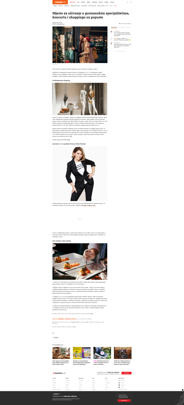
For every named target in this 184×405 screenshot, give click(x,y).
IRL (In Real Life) (92, 5)
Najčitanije (66, 5)
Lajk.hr (93, 385)
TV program (107, 382)
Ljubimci (81, 385)
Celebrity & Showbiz (75, 5)
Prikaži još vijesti (121, 51)
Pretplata (73, 2)
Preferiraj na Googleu (126, 23)
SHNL (67, 387)
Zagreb (53, 387)
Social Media (84, 5)
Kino (106, 385)
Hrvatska (54, 382)
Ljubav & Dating (101, 5)
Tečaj (106, 380)
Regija (53, 385)
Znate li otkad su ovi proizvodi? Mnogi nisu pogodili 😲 (122, 39)
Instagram (123, 385)
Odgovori (94, 389)
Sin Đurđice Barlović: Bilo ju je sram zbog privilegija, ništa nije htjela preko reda (122, 45)
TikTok (122, 387)
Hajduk (67, 385)
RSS (106, 389)
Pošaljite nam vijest (122, 389)
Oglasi (101, 2)
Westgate (55, 337)
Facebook (123, 380)
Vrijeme (107, 387)
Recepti (93, 382)
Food (80, 387)
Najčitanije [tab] (121, 27)
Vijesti (83, 2)
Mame (80, 389)
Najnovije (60, 5)
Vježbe (111, 5)
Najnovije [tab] (114, 27)
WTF (107, 5)
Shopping (81, 380)
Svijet (53, 380)
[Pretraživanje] (130, 2)
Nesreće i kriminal (56, 389)
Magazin (55, 5)
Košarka (67, 389)
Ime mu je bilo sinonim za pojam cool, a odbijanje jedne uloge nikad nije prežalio (122, 33)
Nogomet (68, 380)
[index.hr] (60, 2)
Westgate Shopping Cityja (88, 205)
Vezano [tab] (128, 27)
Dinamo (67, 382)
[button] (54, 352)
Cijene (106, 2)
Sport (88, 2)
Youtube (122, 382)
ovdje (68, 139)
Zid (78, 2)
